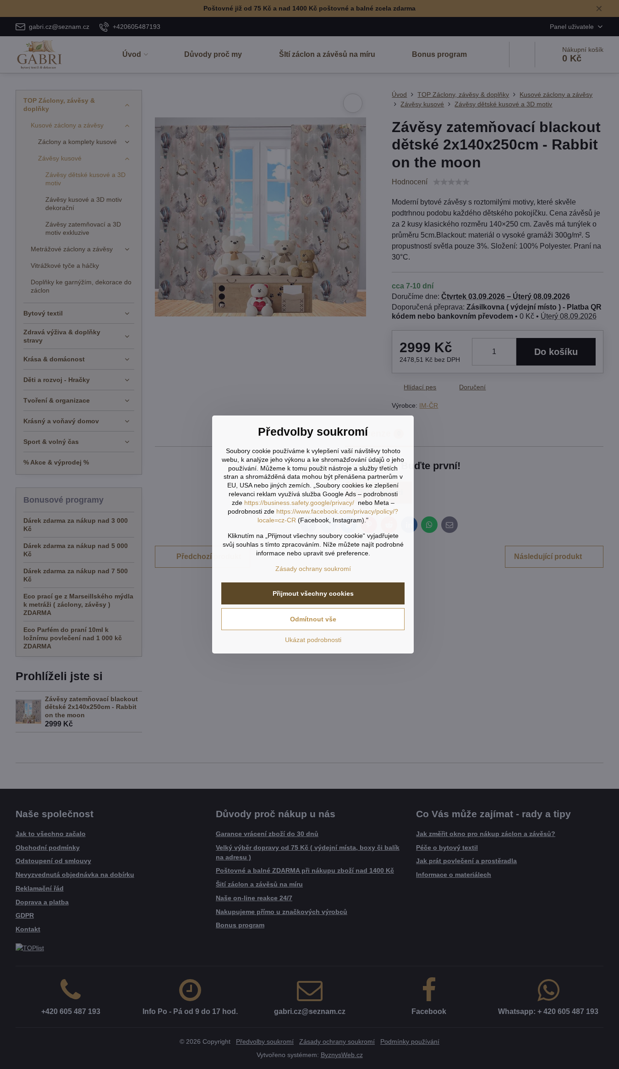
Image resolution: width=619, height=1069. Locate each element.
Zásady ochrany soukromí (313, 568)
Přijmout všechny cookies (313, 593)
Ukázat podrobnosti (313, 639)
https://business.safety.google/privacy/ (299, 502)
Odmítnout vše (313, 619)
